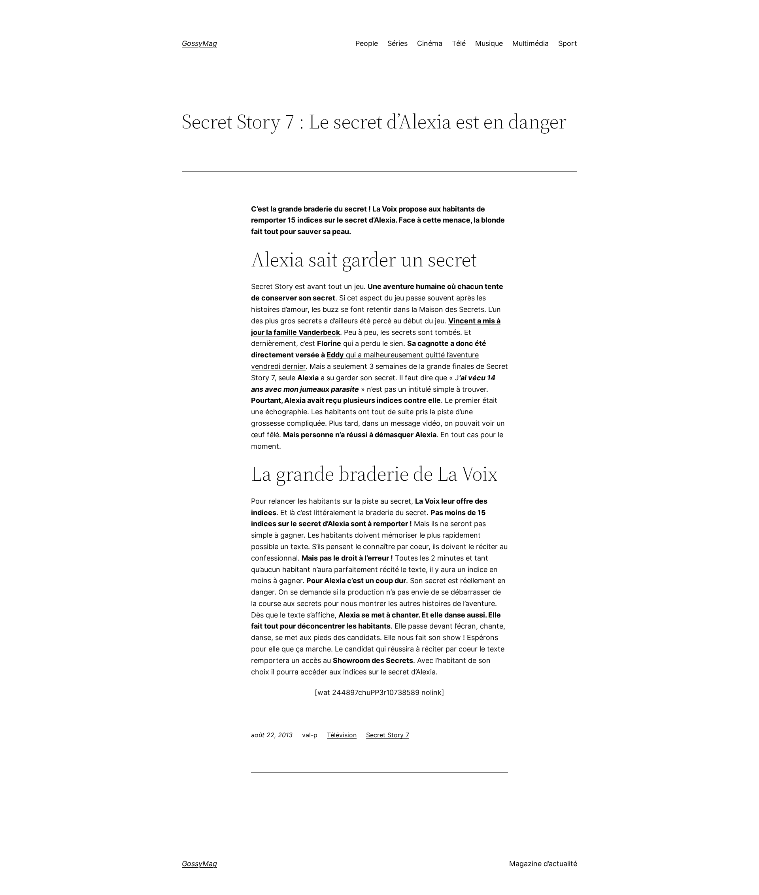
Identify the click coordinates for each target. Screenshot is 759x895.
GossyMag (199, 43)
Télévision (342, 735)
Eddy (335, 355)
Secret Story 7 (387, 735)
